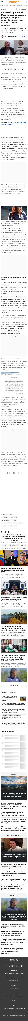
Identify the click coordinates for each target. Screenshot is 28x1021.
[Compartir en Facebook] (8, 69)
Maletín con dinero (18, 523)
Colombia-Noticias (12, 526)
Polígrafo (14, 520)
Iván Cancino (14, 517)
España (22, 973)
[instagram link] (12, 966)
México (12, 977)
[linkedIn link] (22, 966)
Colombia (3, 9)
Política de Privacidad (20, 1008)
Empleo (17, 988)
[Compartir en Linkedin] (15, 69)
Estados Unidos (6, 977)
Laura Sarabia (5, 517)
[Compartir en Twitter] (11, 69)
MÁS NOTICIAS (14, 685)
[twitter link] (9, 966)
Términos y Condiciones (8, 1008)
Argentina (11, 973)
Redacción (11, 988)
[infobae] (14, 2)
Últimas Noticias (12, 980)
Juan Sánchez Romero (12, 36)
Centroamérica (22, 977)
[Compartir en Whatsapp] (5, 69)
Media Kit (14, 1000)
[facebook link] (6, 966)
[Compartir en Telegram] (18, 69)
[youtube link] (15, 966)
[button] (2, 2)
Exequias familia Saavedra (17, 5)
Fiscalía (3, 526)
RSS (18, 980)
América (6, 973)
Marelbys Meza (5, 520)
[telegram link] (19, 966)
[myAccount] (25, 2)
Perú (16, 977)
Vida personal (8, 5)
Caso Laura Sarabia (6, 523)
